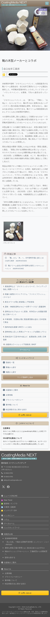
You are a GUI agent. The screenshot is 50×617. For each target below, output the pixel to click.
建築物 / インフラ (10, 503)
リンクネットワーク (12, 527)
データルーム (25, 349)
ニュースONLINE (10, 495)
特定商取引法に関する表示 (16, 409)
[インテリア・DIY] (4, 74)
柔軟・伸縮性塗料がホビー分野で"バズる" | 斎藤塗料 (25, 306)
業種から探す (11, 367)
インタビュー (9, 515)
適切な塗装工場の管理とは (25, 548)
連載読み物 (8, 534)
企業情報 (9, 395)
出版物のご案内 (12, 390)
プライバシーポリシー (14, 399)
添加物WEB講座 (11, 538)
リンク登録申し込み (25, 377)
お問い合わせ (26, 415)
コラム (6, 519)
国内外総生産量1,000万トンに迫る (18, 327)
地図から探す (11, 372)
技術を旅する (10, 557)
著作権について (12, 404)
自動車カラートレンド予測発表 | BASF (21, 344)
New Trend (8, 500)
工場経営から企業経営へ (26, 552)
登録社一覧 (10, 362)
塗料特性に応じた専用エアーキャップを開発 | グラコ (25, 331)
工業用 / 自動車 (10, 507)
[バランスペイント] (13, 231)
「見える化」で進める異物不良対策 (27, 543)
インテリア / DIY (10, 510)
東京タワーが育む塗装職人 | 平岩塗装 (19, 302)
